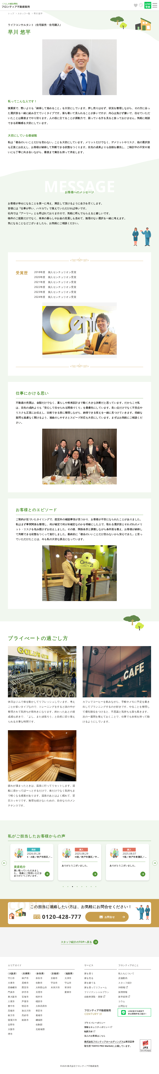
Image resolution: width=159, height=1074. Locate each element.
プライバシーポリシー (94, 1022)
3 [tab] (72, 886)
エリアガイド (15, 965)
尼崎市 (25, 982)
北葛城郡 (40, 1029)
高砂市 (25, 1015)
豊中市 (11, 1005)
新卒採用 (122, 996)
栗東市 (68, 992)
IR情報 (121, 987)
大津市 (68, 978)
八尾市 (11, 1001)
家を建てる (90, 982)
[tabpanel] (31, 862)
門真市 (11, 992)
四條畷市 (12, 987)
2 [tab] (67, 886)
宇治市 (54, 982)
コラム (121, 1001)
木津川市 (55, 987)
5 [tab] (81, 886)
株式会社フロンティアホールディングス (103, 1041)
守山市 (68, 982)
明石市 (25, 1005)
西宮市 (25, 987)
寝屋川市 (12, 1019)
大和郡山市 (41, 987)
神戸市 (25, 978)
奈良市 (39, 978)
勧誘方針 (88, 1031)
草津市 (68, 987)
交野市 (11, 1024)
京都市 (54, 978)
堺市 (10, 1033)
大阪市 (11, 1029)
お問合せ (122, 1005)
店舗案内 (122, 978)
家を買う (88, 973)
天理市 (39, 992)
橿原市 (39, 1001)
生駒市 (39, 982)
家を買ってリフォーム (95, 987)
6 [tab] (86, 886)
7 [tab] (91, 886)
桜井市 (39, 996)
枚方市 (11, 1015)
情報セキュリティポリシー (97, 1027)
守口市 (11, 978)
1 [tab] (63, 886)
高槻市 (11, 1010)
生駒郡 (39, 1024)
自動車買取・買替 (93, 996)
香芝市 (39, 1010)
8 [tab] (95, 886)
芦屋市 (25, 1001)
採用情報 (122, 992)
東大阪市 (12, 996)
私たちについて (126, 973)
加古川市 (26, 1010)
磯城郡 (39, 1019)
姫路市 (25, 1019)
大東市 (11, 982)
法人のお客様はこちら (94, 1035)
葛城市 (39, 1015)
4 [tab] (77, 886)
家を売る (88, 978)
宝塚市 (25, 996)
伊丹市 (25, 992)
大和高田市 (41, 1005)
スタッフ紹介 (125, 982)
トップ (11, 13)
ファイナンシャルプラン (96, 992)
